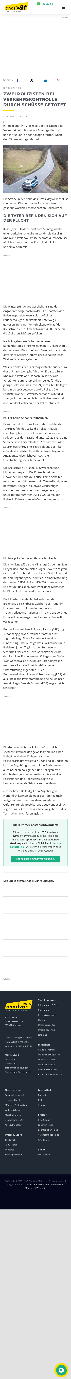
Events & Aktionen (47, 1014)
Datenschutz (11, 1063)
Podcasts (42, 1095)
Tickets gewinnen (13, 1154)
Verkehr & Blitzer (13, 1109)
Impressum (10, 1059)
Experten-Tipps (45, 1124)
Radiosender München (37, 1184)
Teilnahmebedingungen (16, 1067)
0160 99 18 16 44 (24, 1046)
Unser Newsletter (46, 1024)
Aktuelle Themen (46, 1049)
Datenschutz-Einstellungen (18, 1071)
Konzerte (9, 1149)
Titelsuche (10, 1139)
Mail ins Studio (12, 1054)
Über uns (42, 1019)
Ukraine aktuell (12, 1100)
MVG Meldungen (13, 1114)
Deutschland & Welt (14, 1119)
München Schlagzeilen (49, 1054)
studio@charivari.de (22, 1037)
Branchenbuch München (50, 1074)
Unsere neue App (46, 1029)
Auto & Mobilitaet (13, 1124)
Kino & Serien (44, 1119)
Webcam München (47, 1069)
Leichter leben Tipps (48, 1129)
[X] (31, 80)
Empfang (42, 1034)
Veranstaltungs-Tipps (48, 1134)
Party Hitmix (11, 1144)
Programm (43, 1010)
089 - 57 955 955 (21, 1041)
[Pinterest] (58, 80)
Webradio (41, 1187)
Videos (41, 1105)
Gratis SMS (43, 1139)
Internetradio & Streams (50, 1005)
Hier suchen (44, 1154)
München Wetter (46, 1064)
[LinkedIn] (45, 80)
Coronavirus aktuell (14, 1095)
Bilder (41, 1100)
